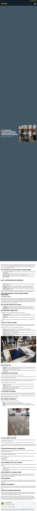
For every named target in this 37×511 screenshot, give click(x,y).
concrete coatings (4, 266)
